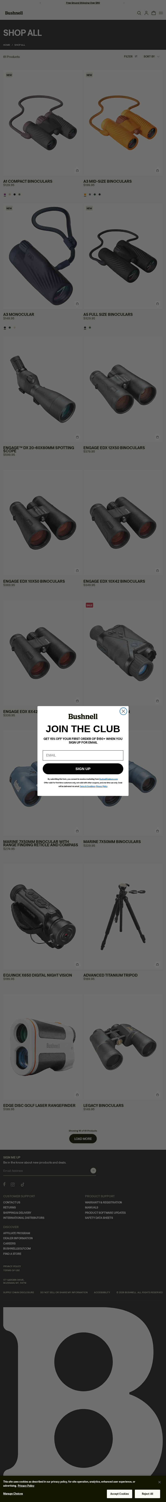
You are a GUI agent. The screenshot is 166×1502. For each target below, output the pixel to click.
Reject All (147, 1493)
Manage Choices (13, 1493)
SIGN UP (83, 769)
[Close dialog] (123, 711)
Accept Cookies (119, 1493)
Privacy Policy (26, 1485)
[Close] (159, 1482)
